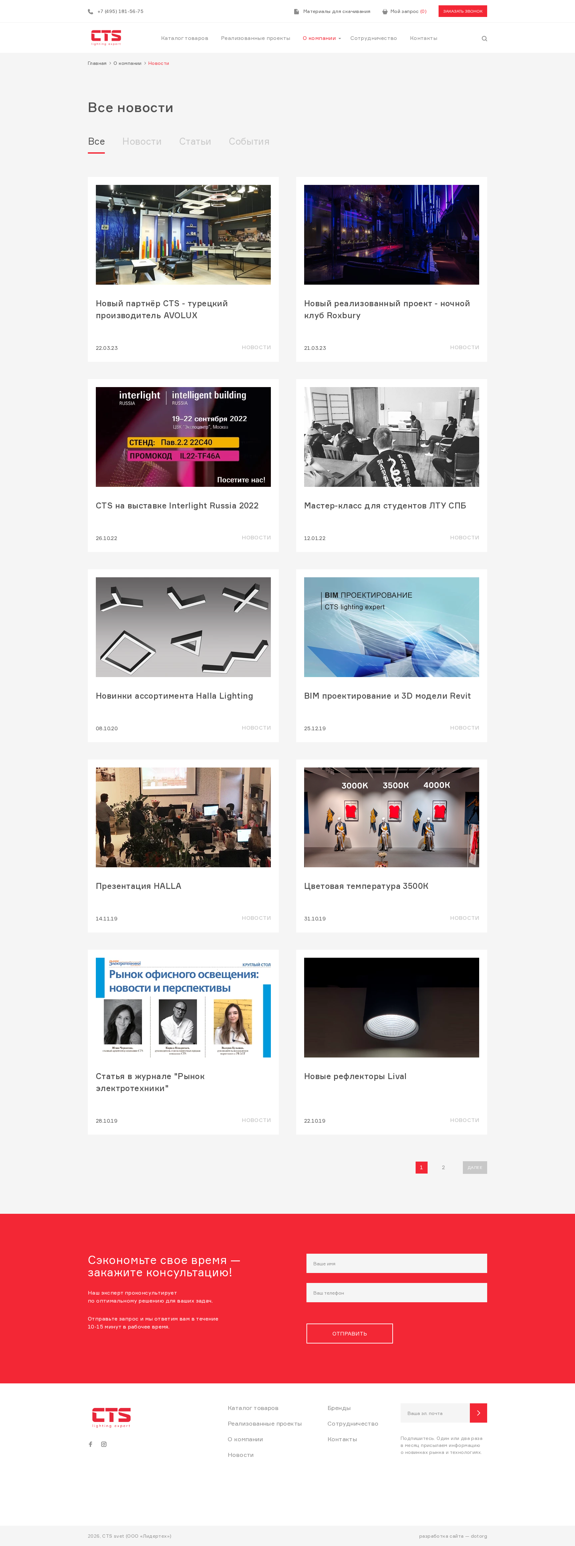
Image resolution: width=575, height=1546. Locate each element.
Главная (97, 63)
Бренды (339, 1407)
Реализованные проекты (255, 38)
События (249, 141)
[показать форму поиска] (484, 38)
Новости (142, 141)
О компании (319, 38)
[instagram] (103, 1444)
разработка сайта (441, 1536)
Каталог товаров (184, 38)
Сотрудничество (373, 38)
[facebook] (90, 1444)
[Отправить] (478, 1413)
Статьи (195, 141)
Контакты (423, 38)
